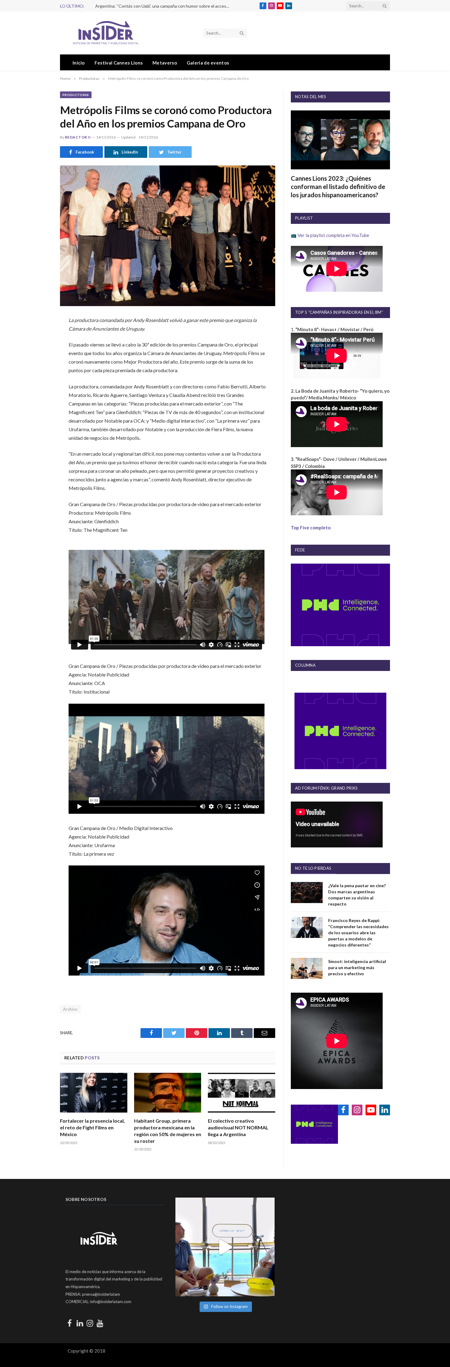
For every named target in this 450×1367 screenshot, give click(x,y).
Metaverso (164, 62)
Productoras (75, 95)
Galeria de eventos (208, 62)
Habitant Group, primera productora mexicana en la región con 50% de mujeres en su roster (167, 1130)
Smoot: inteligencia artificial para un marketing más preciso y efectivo (357, 967)
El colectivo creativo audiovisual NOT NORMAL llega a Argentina (238, 1127)
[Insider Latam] (106, 33)
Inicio (79, 62)
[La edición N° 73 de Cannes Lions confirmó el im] (224, 1247)
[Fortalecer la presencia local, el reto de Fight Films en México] (93, 1093)
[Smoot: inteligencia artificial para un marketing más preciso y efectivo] (307, 968)
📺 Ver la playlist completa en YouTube (330, 235)
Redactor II (78, 137)
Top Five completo (311, 527)
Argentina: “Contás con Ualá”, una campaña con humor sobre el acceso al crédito (164, 6)
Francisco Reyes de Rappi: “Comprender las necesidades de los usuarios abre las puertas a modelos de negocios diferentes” (358, 932)
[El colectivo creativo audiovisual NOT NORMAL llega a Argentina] (241, 1093)
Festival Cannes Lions (119, 62)
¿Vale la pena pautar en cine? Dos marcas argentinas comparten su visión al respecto (357, 894)
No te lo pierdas (313, 868)
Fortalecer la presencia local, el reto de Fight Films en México (92, 1127)
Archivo (70, 1009)
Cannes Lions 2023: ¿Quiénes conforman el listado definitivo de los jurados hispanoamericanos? (338, 186)
